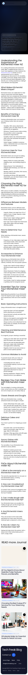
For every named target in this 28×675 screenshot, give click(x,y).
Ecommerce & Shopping (9, 35)
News (13, 660)
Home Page (6, 660)
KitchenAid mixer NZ (6, 72)
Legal (18, 670)
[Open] (24, 3)
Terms (14, 670)
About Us (5, 670)
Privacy (9, 670)
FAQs (18, 660)
